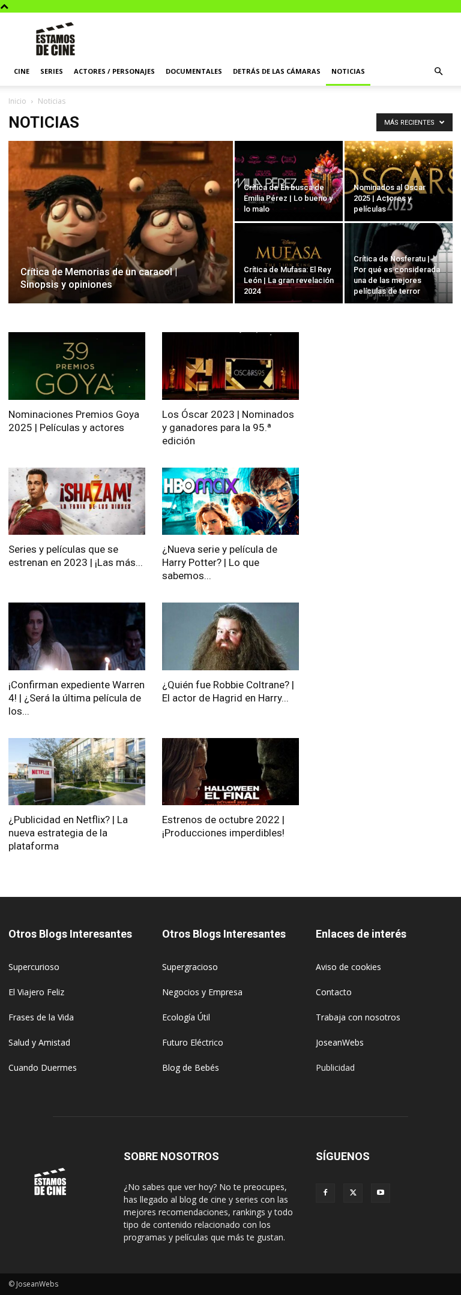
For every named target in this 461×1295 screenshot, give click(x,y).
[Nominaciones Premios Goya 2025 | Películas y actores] (76, 366)
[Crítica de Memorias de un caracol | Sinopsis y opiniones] (120, 238)
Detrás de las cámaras (277, 71)
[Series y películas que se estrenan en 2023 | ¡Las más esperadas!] (76, 501)
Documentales (194, 71)
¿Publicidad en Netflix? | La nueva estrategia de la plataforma (68, 833)
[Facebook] (325, 1193)
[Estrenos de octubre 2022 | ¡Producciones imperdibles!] (230, 772)
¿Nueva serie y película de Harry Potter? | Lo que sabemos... (219, 562)
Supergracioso (190, 966)
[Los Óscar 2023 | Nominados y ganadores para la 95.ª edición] (230, 366)
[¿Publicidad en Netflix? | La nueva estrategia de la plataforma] (76, 772)
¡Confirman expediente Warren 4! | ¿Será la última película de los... (76, 698)
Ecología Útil (186, 1017)
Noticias (348, 71)
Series (51, 71)
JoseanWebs (340, 1042)
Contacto (334, 992)
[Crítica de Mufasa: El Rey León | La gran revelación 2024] (289, 263)
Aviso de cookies (348, 966)
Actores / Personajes (114, 71)
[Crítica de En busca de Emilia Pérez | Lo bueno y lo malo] (289, 181)
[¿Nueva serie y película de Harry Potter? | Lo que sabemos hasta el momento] (230, 501)
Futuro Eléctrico (192, 1042)
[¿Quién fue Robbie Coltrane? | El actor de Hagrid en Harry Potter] (230, 636)
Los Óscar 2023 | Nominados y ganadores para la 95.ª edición (228, 427)
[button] (438, 71)
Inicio (17, 101)
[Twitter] (353, 1193)
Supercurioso (33, 966)
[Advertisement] (311, 39)
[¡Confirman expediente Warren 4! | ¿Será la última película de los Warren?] (76, 636)
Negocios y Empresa (202, 992)
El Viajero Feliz (36, 992)
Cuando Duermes (42, 1067)
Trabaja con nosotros (358, 1017)
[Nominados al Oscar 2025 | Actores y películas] (399, 181)
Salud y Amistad (39, 1042)
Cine (21, 71)
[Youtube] (380, 1193)
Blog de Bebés (190, 1067)
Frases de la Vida (41, 1017)
